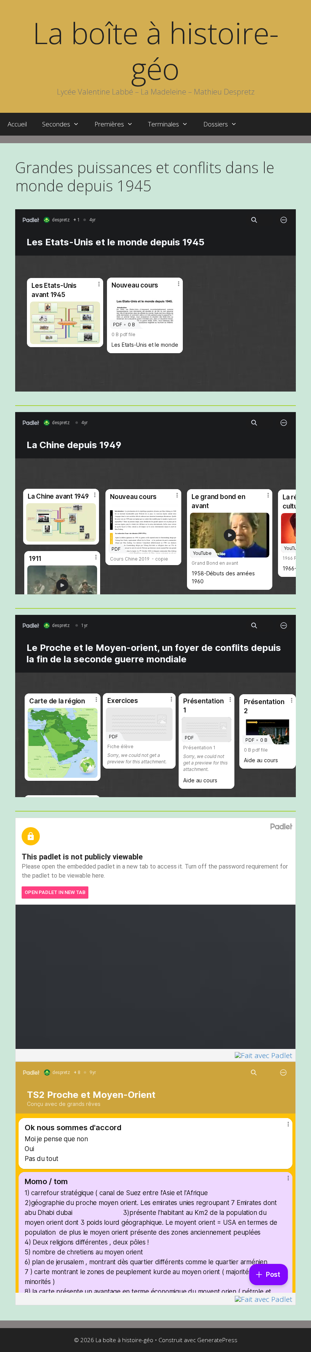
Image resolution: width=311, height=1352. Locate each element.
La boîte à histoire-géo (156, 50)
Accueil (17, 124)
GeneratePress (217, 1340)
